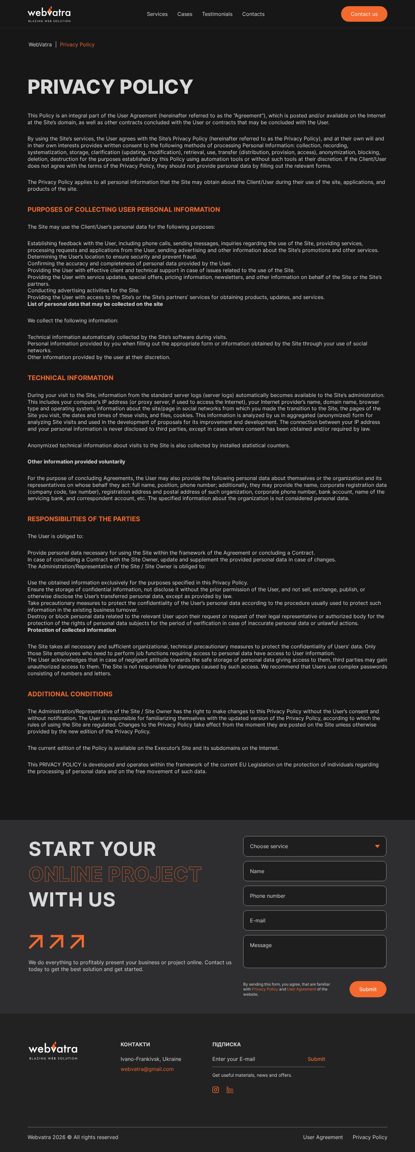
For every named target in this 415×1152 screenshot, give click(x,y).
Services (157, 14)
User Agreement (301, 989)
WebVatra (40, 44)
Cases (184, 14)
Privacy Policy (265, 989)
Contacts (253, 14)
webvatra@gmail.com (147, 1069)
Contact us (364, 14)
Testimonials (217, 14)
